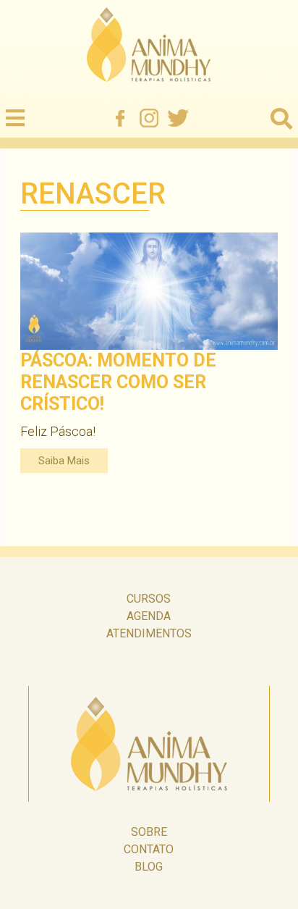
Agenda (149, 616)
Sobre (149, 832)
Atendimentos (149, 633)
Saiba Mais (64, 460)
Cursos (149, 599)
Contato (149, 849)
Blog (149, 867)
